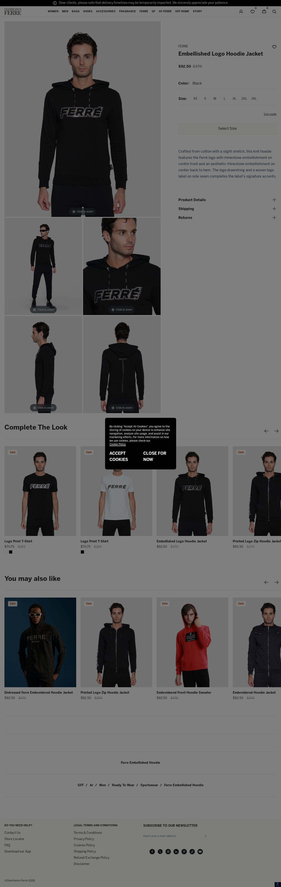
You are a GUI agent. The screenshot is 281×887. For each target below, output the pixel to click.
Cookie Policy (118, 444)
